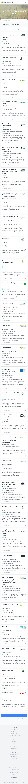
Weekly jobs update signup (14, 735)
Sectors (14, 744)
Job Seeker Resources (14, 729)
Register (12, 761)
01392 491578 (14, 772)
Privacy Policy (14, 748)
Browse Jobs (14, 733)
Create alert (14, 715)
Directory (14, 743)
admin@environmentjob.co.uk (14, 774)
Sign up (12, 731)
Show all (25, 719)
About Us (14, 741)
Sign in (16, 731)
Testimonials (14, 758)
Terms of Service (14, 746)
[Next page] (22, 719)
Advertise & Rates (14, 754)
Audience (14, 760)
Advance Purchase (14, 756)
